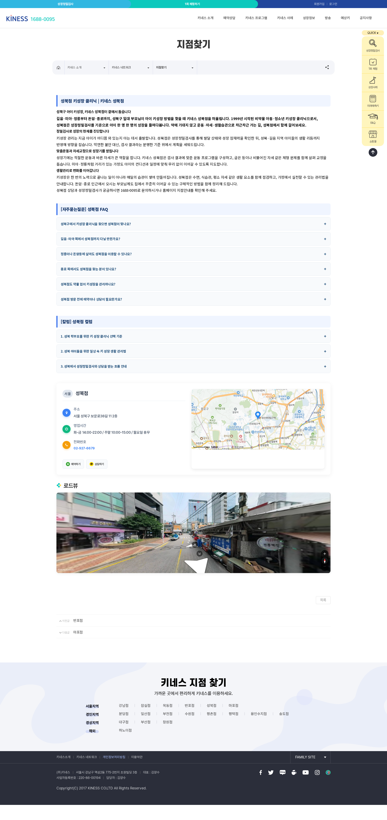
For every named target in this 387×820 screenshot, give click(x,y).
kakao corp (61, 570)
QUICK (373, 32)
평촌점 (211, 714)
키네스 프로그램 (256, 18)
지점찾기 (161, 67)
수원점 (190, 714)
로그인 (333, 4)
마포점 (78, 632)
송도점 (284, 714)
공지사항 (366, 18)
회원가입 (319, 4)
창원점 (168, 722)
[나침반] (324, 560)
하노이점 (125, 730)
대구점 (124, 722)
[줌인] (324, 554)
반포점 (78, 620)
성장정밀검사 (65, 4)
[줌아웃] (324, 567)
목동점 (168, 705)
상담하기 (99, 464)
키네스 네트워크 (86, 757)
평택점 (233, 714)
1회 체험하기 (192, 4)
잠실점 (146, 705)
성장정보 (309, 18)
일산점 (146, 714)
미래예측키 (372, 105)
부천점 (168, 714)
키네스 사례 (285, 18)
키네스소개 (63, 757)
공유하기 (325, 67)
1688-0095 (42, 19)
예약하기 (76, 464)
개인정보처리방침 (114, 757)
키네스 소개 (205, 18)
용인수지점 (259, 714)
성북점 (211, 705)
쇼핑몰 (372, 141)
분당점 (124, 714)
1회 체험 (373, 68)
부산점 (146, 722)
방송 (328, 18)
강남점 (124, 705)
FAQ (372, 122)
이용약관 (137, 757)
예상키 (345, 18)
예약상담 (229, 18)
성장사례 (372, 87)
